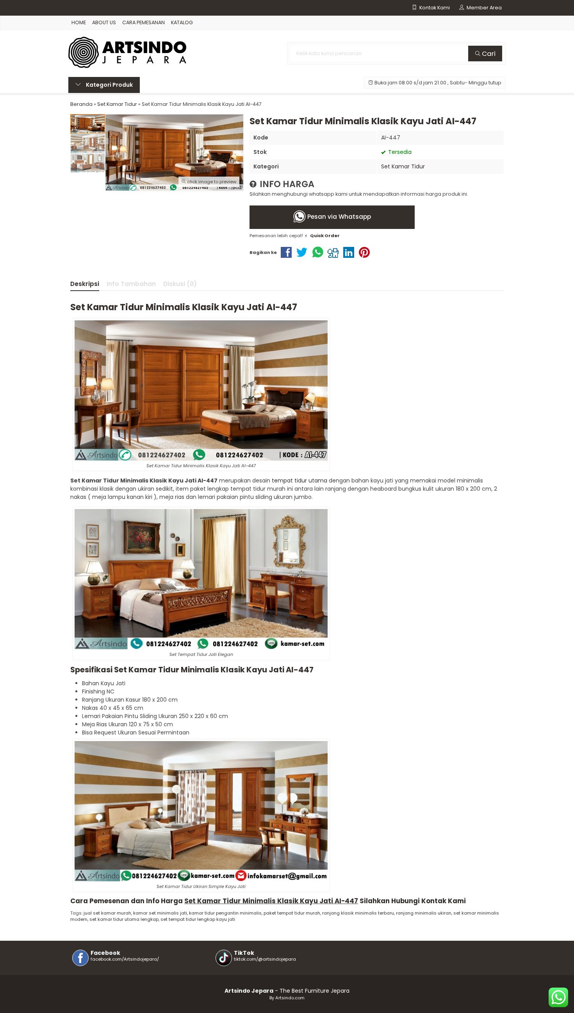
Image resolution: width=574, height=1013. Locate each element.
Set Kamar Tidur (403, 166)
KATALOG (182, 22)
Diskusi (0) (180, 284)
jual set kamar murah (107, 913)
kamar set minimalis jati (160, 913)
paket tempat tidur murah (292, 913)
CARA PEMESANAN (143, 22)
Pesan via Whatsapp (338, 217)
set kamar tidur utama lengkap (124, 919)
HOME (78, 22)
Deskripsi (84, 284)
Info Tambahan (131, 284)
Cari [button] (488, 53)
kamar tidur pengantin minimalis (225, 913)
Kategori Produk (109, 85)
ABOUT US (104, 22)
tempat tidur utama (299, 480)
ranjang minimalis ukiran (423, 913)
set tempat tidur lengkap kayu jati (197, 919)
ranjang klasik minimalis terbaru (358, 913)
